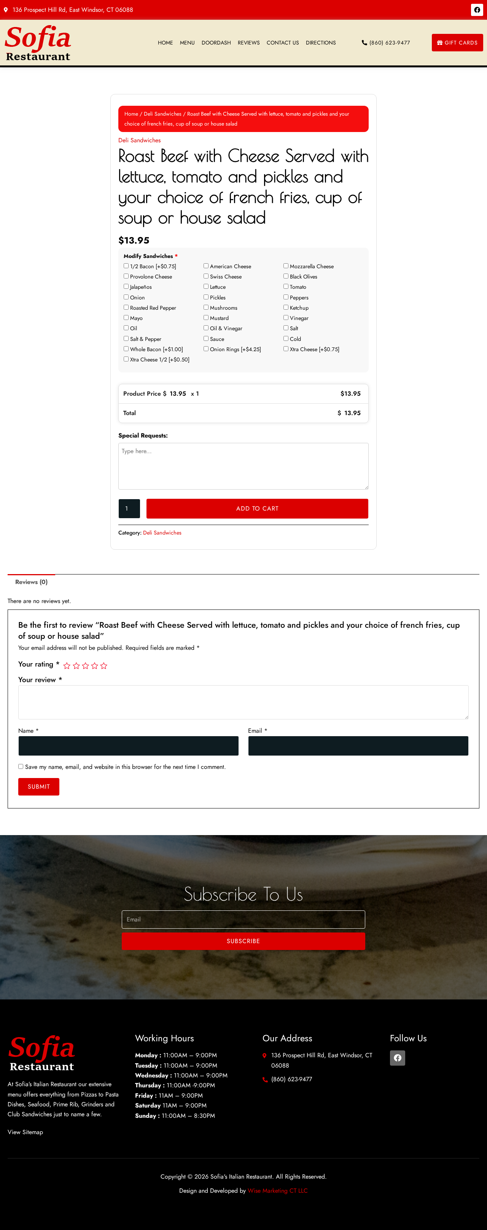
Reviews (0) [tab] (31, 582)
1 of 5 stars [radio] (66, 665)
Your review (40, 679)
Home (165, 42)
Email (257, 730)
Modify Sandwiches (151, 256)
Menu (187, 42)
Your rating (39, 664)
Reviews (249, 42)
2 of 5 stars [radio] (76, 665)
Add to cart (257, 508)
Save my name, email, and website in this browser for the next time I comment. (125, 766)
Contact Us (283, 42)
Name (28, 730)
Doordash (216, 42)
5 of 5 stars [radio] (103, 665)
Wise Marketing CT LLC (278, 1190)
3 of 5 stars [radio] (85, 665)
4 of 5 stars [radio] (94, 665)
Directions (321, 42)
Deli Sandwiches (162, 114)
